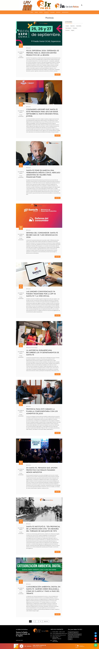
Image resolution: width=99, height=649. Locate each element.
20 (40, 621)
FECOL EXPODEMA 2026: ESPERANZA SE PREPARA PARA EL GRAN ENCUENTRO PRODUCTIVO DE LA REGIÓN (42, 52)
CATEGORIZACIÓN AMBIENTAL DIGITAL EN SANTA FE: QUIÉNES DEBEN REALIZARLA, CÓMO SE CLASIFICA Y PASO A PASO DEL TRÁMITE (43, 590)
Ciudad (36, 12)
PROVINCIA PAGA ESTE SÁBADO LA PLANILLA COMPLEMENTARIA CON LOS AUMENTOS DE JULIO (42, 411)
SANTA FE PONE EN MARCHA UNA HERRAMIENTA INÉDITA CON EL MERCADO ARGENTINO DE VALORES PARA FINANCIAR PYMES (43, 173)
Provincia (46, 12)
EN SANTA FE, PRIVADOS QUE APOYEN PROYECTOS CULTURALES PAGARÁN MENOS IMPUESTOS (41, 470)
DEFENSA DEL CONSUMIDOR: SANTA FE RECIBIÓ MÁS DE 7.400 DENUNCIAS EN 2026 (42, 235)
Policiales (52, 12)
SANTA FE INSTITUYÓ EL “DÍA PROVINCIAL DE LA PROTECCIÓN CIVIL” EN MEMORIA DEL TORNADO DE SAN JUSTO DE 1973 (43, 528)
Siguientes (46, 621)
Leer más (57, 74)
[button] (95, 645)
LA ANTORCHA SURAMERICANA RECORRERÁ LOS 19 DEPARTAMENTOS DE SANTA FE (42, 352)
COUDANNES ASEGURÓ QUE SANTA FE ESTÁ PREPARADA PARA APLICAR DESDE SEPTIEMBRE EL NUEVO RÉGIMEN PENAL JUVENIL (42, 112)
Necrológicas (65, 12)
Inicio (32, 12)
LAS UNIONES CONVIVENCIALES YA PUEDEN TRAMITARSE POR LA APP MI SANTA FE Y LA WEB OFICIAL (41, 293)
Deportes (58, 12)
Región (41, 12)
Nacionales (78, 25)
